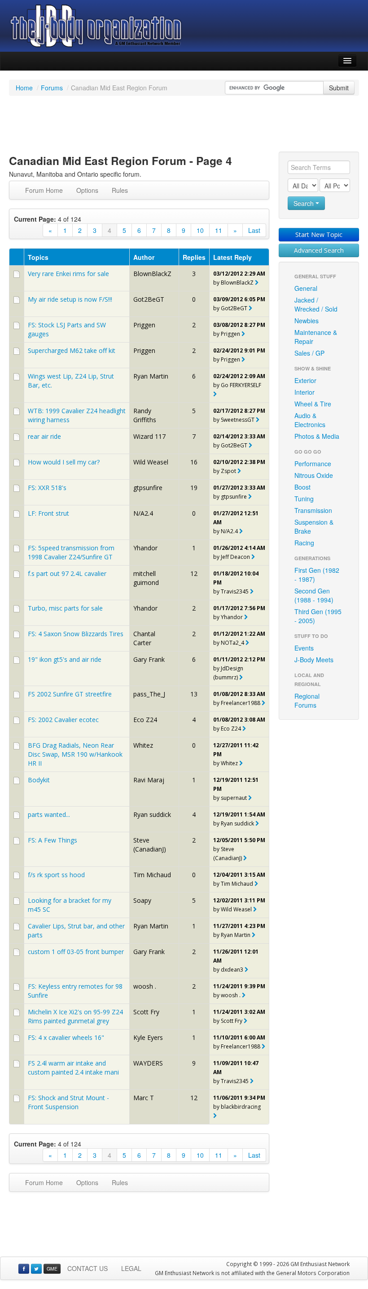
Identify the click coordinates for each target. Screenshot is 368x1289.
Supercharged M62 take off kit (71, 350)
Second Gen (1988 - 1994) (313, 595)
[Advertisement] (184, 125)
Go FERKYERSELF (241, 385)
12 (193, 573)
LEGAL (131, 1268)
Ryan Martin (150, 376)
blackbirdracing (241, 1107)
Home (24, 87)
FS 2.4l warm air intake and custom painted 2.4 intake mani (73, 1067)
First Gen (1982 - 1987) (316, 575)
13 (193, 694)
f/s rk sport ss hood (56, 874)
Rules (120, 190)
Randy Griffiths (144, 415)
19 (193, 487)
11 (218, 230)
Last (254, 230)
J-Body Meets (313, 659)
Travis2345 (235, 591)
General (305, 288)
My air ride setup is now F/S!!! (70, 299)
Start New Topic (318, 234)
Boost (302, 486)
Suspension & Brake (313, 526)
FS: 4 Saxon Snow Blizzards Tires (75, 633)
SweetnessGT (237, 420)
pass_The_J (149, 694)
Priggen (144, 325)
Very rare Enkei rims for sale (68, 273)
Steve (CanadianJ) (149, 844)
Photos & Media (316, 436)
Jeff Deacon (235, 557)
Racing (304, 542)
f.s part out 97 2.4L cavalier (67, 573)
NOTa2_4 (232, 643)
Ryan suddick (152, 814)
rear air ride (44, 436)
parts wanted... (49, 814)
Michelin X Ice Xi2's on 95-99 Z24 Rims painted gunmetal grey (75, 1016)
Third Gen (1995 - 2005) (318, 616)
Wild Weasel (150, 462)
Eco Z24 (145, 719)
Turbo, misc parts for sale (65, 608)
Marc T (143, 1097)
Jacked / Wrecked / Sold (315, 304)
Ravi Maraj (148, 780)
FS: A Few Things (52, 840)
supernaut (234, 798)
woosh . (144, 986)
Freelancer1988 (240, 703)
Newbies (306, 320)
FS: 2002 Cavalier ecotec (63, 719)
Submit (339, 87)
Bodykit (39, 780)
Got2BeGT (148, 299)
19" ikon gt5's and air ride (64, 659)
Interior (304, 392)
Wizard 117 (149, 436)
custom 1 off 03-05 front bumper (76, 951)
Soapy (142, 900)
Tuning (304, 498)
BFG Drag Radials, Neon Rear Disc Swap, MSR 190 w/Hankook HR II (75, 754)
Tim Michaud (152, 874)
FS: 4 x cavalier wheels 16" (66, 1037)
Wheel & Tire (312, 403)
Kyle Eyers (148, 1037)
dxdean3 (232, 969)
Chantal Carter (144, 638)
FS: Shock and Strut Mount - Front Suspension (68, 1102)
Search (304, 203)
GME (52, 1268)
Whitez (143, 745)
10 (200, 230)
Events (304, 647)
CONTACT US (87, 1268)
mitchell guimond (146, 578)
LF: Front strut (48, 513)
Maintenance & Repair (315, 337)
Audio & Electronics (309, 420)
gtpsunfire (147, 487)
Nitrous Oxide (313, 475)
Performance (312, 463)
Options (87, 190)
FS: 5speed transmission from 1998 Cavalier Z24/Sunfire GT (71, 552)
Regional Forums (307, 700)
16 (193, 462)
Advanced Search (319, 250)
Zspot (228, 471)
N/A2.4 (143, 513)
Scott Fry (146, 1012)
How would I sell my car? (64, 462)
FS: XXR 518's (47, 487)
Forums (52, 87)
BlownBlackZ (152, 273)
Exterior (305, 380)
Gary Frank (149, 659)
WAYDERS (148, 1063)
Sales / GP (309, 352)
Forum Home (44, 190)
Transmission (313, 510)
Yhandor (145, 548)
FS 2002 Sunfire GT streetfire (70, 694)
